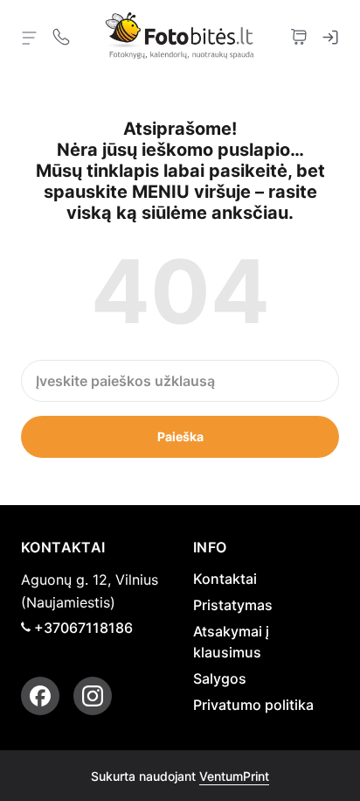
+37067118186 (83, 627)
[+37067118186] (61, 35)
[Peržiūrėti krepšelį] (299, 35)
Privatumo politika (253, 704)
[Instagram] (92, 696)
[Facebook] (40, 696)
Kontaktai (225, 578)
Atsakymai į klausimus (231, 641)
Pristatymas (233, 605)
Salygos (219, 678)
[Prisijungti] (330, 35)
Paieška (180, 436)
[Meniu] (29, 36)
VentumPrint (234, 776)
